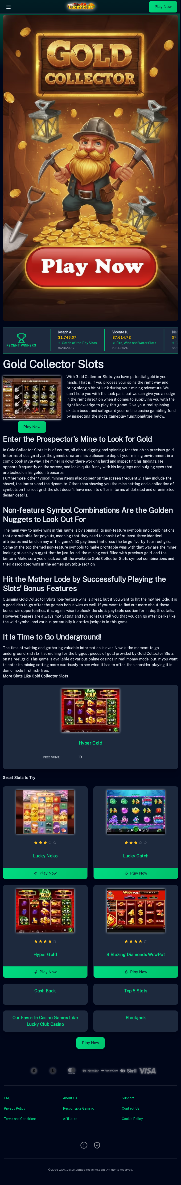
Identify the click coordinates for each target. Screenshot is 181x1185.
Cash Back (45, 990)
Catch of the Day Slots (67, 343)
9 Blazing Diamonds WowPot (136, 954)
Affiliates (70, 1119)
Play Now (163, 6)
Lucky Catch (136, 855)
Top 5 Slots (136, 990)
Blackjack (136, 1017)
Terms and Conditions (20, 1119)
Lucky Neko (45, 855)
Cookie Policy (132, 1119)
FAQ (7, 1098)
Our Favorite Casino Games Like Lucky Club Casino (45, 1021)
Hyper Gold (91, 743)
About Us (70, 1098)
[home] (81, 10)
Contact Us (130, 1108)
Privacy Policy (14, 1108)
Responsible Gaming (78, 1108)
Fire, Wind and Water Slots (124, 343)
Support (128, 1098)
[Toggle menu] (8, 7)
